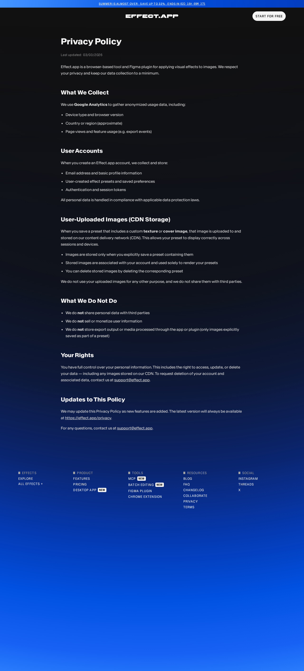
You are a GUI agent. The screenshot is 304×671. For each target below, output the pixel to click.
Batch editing (145, 485)
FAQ (186, 484)
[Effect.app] (152, 16)
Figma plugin (140, 491)
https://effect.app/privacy (88, 417)
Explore (25, 478)
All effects (29, 483)
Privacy (190, 501)
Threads (246, 484)
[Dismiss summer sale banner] (300, 4)
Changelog (193, 490)
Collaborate (195, 496)
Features (81, 478)
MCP (136, 478)
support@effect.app (132, 379)
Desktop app (89, 490)
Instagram (248, 478)
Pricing (80, 484)
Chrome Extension (145, 496)
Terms (189, 507)
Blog (187, 478)
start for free (269, 16)
